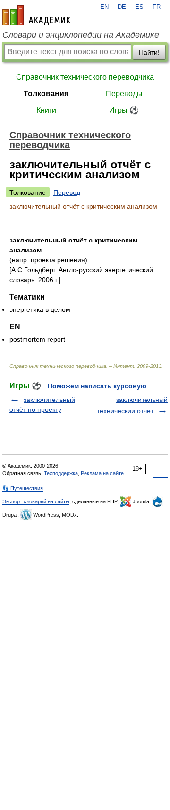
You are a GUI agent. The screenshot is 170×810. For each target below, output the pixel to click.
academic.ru (36, 15)
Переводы (124, 94)
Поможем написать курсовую (97, 386)
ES (139, 7)
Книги (46, 110)
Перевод (66, 192)
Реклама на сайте (102, 473)
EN (104, 7)
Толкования (46, 94)
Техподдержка (61, 473)
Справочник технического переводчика (85, 77)
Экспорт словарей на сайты (35, 501)
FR (157, 7)
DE (122, 7)
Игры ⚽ (124, 110)
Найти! (149, 52)
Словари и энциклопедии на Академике (80, 35)
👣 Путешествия (22, 488)
